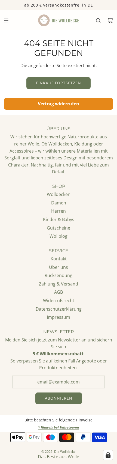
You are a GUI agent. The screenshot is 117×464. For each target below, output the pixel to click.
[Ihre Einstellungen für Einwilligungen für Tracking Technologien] (108, 455)
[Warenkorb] (110, 20)
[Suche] (98, 20)
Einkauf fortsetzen (58, 82)
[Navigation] (6, 20)
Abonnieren (58, 398)
